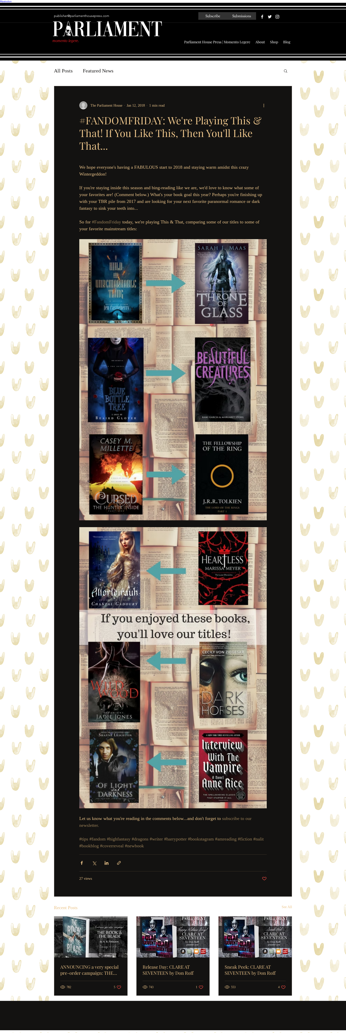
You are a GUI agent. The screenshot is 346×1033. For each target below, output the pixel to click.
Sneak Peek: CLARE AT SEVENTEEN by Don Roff (250, 970)
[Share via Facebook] (81, 862)
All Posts (63, 70)
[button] (285, 71)
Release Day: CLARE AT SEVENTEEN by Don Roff (168, 970)
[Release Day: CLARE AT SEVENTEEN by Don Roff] (173, 937)
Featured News (98, 70)
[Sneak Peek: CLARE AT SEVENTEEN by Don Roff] (255, 937)
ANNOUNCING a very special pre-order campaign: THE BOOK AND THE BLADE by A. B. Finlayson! (89, 970)
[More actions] (264, 105)
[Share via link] (119, 862)
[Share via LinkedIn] (106, 862)
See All (287, 907)
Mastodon (6, 1)
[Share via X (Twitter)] (94, 862)
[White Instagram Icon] (277, 16)
